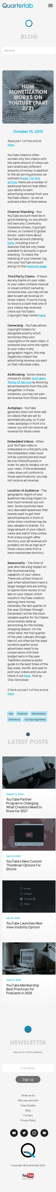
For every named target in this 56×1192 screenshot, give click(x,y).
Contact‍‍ (28, 1115)
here (10, 243)
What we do (28, 1095)
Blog (28, 1110)
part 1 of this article (23, 180)
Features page (36, 266)
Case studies (28, 1105)
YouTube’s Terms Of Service (26, 380)
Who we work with (28, 1100)
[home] (17, 5)
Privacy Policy (28, 1120)
